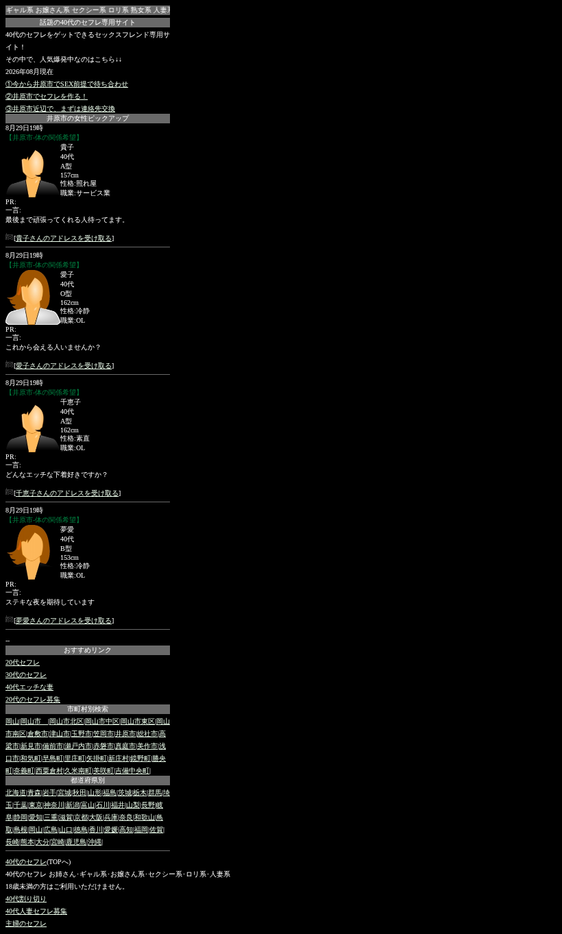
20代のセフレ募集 (32, 699)
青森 (34, 792)
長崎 (12, 842)
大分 (42, 842)
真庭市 (125, 746)
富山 (88, 805)
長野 (148, 805)
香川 (96, 829)
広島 (51, 829)
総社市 (147, 733)
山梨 (133, 805)
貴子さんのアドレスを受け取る (64, 238)
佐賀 (156, 829)
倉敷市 (37, 733)
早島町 (52, 758)
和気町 (31, 758)
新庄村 (118, 758)
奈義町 (24, 770)
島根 (20, 829)
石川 (103, 805)
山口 (66, 829)
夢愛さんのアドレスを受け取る (64, 620)
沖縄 (94, 842)
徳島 (81, 829)
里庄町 (74, 758)
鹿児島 (76, 842)
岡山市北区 (66, 721)
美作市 (147, 746)
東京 (35, 805)
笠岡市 (103, 733)
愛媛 (111, 829)
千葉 (20, 805)
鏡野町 (140, 758)
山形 (94, 792)
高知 (126, 829)
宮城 (64, 792)
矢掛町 (96, 758)
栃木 (140, 792)
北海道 (15, 792)
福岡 (141, 829)
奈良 (126, 817)
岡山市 (34, 721)
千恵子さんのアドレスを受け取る (67, 493)
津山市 (59, 733)
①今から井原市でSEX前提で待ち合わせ (66, 84)
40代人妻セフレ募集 (36, 911)
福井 (118, 805)
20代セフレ (22, 662)
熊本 (27, 842)
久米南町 (78, 770)
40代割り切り (26, 898)
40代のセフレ (26, 861)
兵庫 (111, 817)
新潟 (73, 805)
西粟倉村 (49, 770)
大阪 (96, 817)
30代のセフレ (26, 674)
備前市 (52, 746)
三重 (51, 817)
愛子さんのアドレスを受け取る (64, 365)
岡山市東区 (138, 721)
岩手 (49, 792)
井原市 (125, 733)
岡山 (12, 721)
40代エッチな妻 (29, 687)
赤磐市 (103, 746)
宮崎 (57, 842)
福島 (110, 792)
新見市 (31, 746)
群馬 (155, 792)
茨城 (125, 792)
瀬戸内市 (78, 746)
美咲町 (103, 770)
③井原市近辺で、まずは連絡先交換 (60, 108)
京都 (81, 817)
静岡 (20, 817)
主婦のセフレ (26, 923)
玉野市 (81, 733)
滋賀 (66, 817)
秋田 (79, 792)
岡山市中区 (102, 721)
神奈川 (54, 805)
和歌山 (144, 817)
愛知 (35, 817)
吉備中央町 (132, 770)
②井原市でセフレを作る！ (46, 96)
